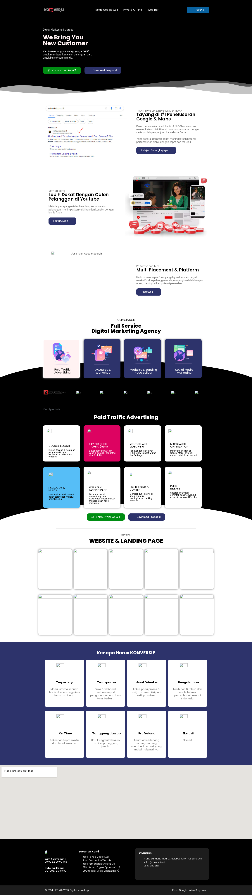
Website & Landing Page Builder (143, 371)
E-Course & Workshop (103, 371)
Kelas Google (179, 890)
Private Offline (132, 10)
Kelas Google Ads (107, 10)
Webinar (153, 10)
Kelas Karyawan (198, 890)
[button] (102, 70)
